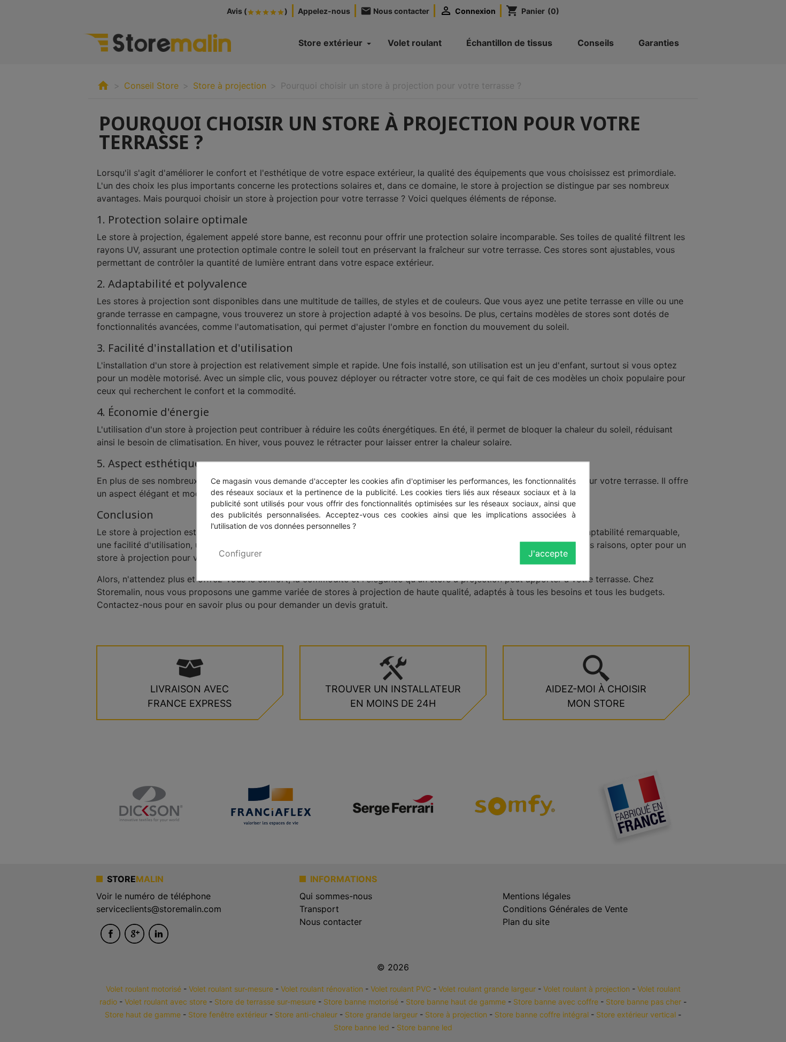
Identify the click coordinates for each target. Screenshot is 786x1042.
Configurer (240, 552)
